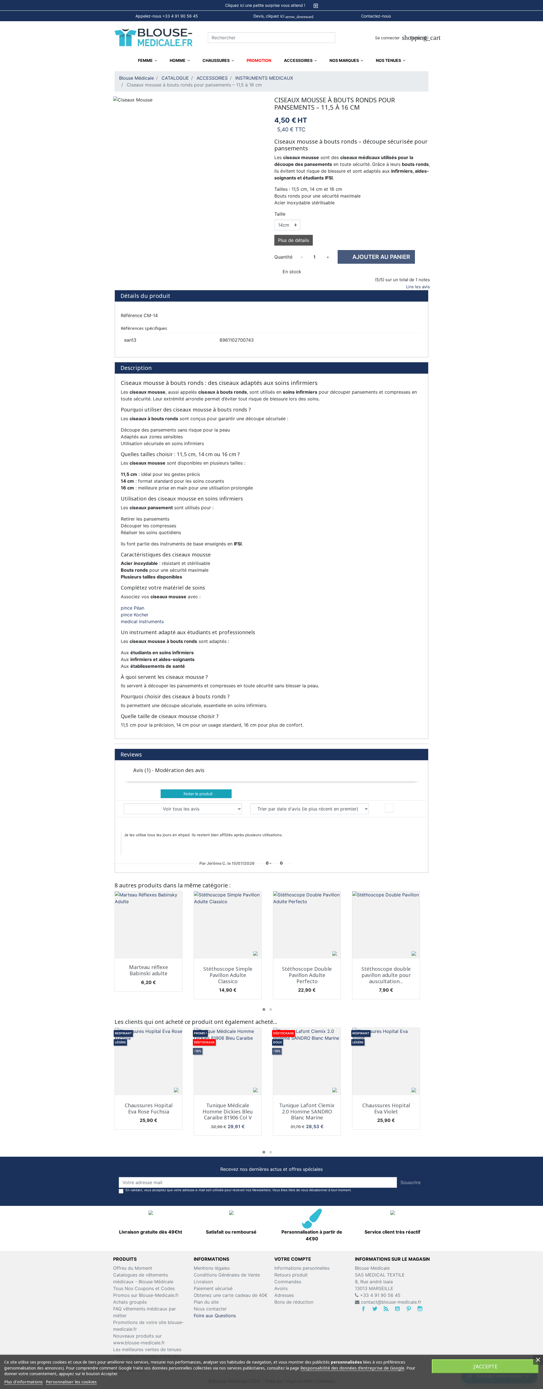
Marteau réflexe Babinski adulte (148, 970)
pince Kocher (134, 614)
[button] (263, 1009)
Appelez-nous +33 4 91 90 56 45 (166, 16)
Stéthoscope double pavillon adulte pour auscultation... (386, 974)
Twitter (374, 1308)
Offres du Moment (132, 1268)
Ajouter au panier (377, 256)
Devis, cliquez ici (283, 16)
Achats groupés (130, 1302)
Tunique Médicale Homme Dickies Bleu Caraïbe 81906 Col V (227, 1111)
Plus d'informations (23, 1381)
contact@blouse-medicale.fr (391, 1302)
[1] (277, 281)
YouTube (397, 1308)
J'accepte (485, 1366)
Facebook (363, 1308)
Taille (279, 214)
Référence (131, 315)
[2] (284, 281)
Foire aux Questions (215, 1315)
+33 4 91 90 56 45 (379, 1295)
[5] (305, 281)
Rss (386, 1308)
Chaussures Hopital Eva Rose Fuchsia (149, 1108)
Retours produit (291, 1275)
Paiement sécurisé (213, 1288)
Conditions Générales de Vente (227, 1275)
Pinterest (408, 1308)
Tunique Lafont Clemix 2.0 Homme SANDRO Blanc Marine (307, 1111)
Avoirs (281, 1288)
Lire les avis (418, 286)
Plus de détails (293, 240)
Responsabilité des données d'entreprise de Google (352, 1368)
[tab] (271, 5)
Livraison (203, 1281)
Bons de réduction (293, 1302)
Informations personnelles (301, 1268)
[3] (291, 281)
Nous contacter (210, 1309)
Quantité (283, 257)
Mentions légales (212, 1268)
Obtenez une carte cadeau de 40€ (231, 1295)
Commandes (287, 1281)
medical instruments (142, 621)
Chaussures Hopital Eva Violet (386, 1108)
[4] (298, 281)
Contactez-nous (376, 16)
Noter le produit (196, 793)
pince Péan (132, 608)
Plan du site (206, 1302)
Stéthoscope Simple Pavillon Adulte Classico (227, 974)
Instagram (420, 1308)
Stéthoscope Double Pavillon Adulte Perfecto (307, 974)
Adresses (284, 1295)
